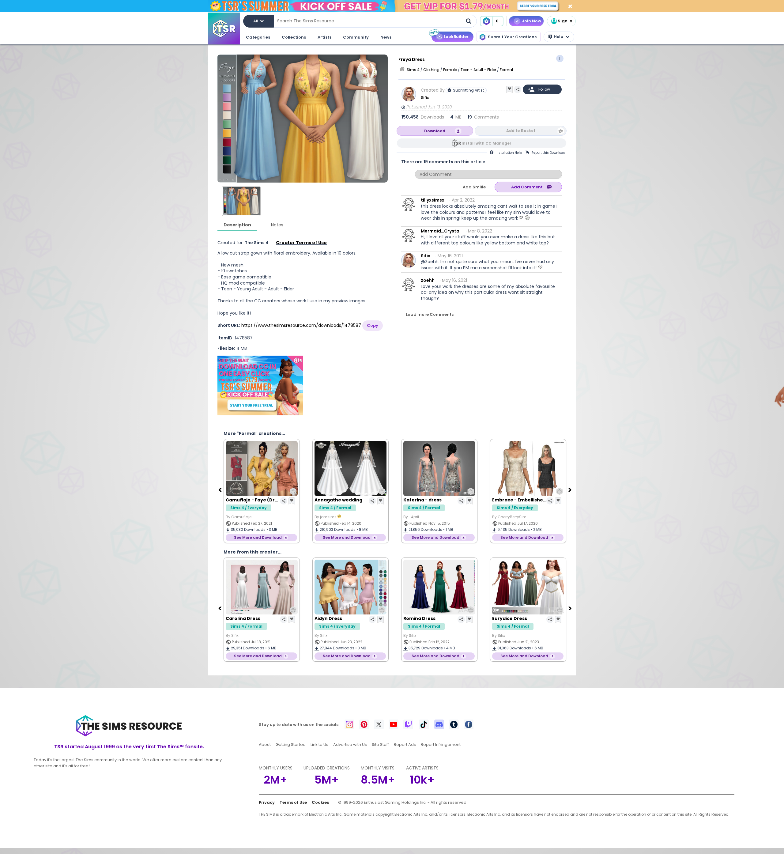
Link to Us (319, 744)
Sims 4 (413, 69)
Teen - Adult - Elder (478, 69)
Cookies (320, 802)
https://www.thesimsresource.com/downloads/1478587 (301, 325)
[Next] (570, 489)
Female (450, 69)
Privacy (267, 802)
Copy (372, 325)
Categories (258, 37)
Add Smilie (474, 187)
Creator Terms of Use (301, 243)
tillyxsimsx (432, 200)
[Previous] (220, 489)
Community (356, 37)
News (385, 37)
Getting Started (291, 744)
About (265, 744)
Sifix (425, 97)
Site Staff (380, 744)
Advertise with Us (350, 744)
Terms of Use (293, 802)
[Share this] (517, 89)
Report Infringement (441, 744)
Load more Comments (430, 314)
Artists (324, 37)
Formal (506, 69)
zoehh (428, 280)
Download (434, 131)
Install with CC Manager (486, 143)
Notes (277, 225)
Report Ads (405, 744)
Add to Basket (520, 130)
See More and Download (258, 537)
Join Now (531, 21)
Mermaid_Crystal (441, 231)
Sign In (565, 21)
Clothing (431, 69)
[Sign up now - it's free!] (260, 385)
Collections (294, 37)
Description (237, 225)
